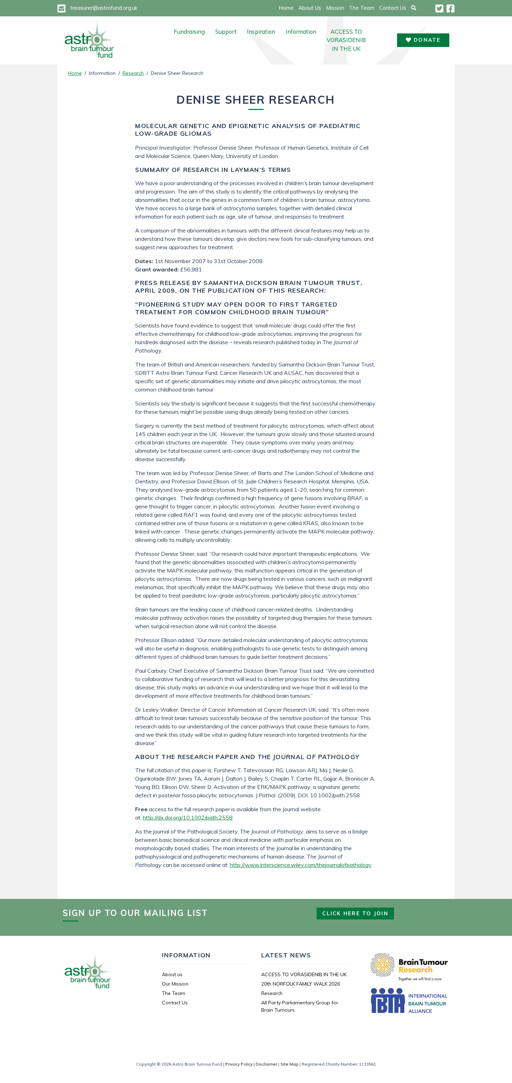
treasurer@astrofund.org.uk (104, 7)
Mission (335, 8)
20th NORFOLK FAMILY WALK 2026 (300, 984)
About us (172, 974)
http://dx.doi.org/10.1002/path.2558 (188, 817)
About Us (309, 8)
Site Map (289, 1064)
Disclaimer (266, 1064)
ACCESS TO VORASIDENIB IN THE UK (346, 40)
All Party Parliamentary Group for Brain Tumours (299, 1006)
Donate (426, 40)
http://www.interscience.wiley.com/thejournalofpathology (301, 864)
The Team (361, 8)
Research (133, 73)
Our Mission (175, 984)
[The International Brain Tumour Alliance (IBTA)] (409, 1001)
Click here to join (355, 913)
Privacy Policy (239, 1064)
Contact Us (392, 8)
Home (286, 8)
